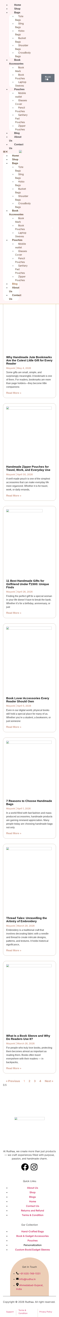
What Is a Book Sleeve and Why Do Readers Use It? (28, 1037)
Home (17, 5)
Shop (17, 8)
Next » (49, 1081)
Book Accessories (16, 212)
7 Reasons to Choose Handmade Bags (29, 802)
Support (10, 1311)
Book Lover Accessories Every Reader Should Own (27, 699)
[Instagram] (34, 1167)
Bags (15, 163)
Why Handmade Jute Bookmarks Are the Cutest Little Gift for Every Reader (29, 360)
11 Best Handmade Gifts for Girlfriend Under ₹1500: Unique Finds (27, 584)
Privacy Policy (45, 1311)
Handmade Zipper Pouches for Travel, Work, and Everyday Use (28, 468)
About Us (15, 139)
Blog (17, 133)
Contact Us (16, 146)
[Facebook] (25, 1167)
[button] (11, 152)
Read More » (13, 392)
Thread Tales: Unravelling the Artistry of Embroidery (26, 919)
